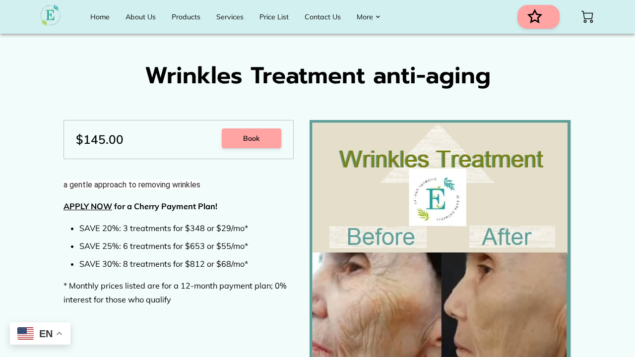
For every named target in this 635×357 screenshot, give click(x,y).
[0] (587, 17)
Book (251, 138)
